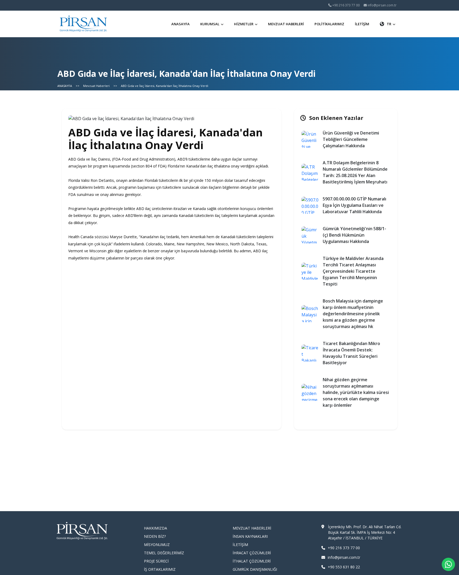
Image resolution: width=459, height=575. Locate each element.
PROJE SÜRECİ (156, 561)
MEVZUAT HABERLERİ (286, 24)
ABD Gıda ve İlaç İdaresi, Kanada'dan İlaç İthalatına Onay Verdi (164, 86)
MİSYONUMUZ (157, 544)
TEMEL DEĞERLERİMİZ (164, 552)
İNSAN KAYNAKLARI (250, 536)
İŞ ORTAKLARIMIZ (160, 569)
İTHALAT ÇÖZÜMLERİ (252, 561)
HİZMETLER (243, 24)
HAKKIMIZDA (155, 528)
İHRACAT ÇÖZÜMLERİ (252, 552)
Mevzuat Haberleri (96, 86)
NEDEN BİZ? (155, 536)
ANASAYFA (180, 24)
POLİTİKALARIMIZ (329, 24)
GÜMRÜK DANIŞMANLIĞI (255, 569)
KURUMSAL (209, 24)
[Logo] (84, 24)
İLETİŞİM (362, 24)
